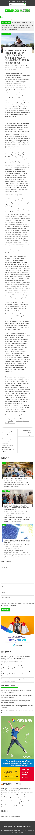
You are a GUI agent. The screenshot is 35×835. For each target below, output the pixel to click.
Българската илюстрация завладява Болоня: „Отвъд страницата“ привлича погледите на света (16, 507)
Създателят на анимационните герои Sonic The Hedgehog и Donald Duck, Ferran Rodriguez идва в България (16, 674)
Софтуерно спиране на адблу (10, 816)
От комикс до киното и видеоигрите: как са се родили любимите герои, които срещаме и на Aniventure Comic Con (16, 667)
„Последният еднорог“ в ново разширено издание (17, 541)
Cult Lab (17, 513)
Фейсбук (10, 421)
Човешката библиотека (11, 548)
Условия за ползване (22, 1)
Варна (7, 67)
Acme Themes (18, 832)
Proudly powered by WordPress (10, 830)
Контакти (14, 1)
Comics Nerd (20, 65)
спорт (10, 69)
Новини (4, 33)
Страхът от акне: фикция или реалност (16, 478)
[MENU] (1, 17)
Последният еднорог (16, 546)
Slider (3, 490)
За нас (8, 1)
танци (14, 69)
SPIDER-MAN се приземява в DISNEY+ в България (25, 433)
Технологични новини (12, 784)
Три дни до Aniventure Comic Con (11, 662)
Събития (9, 33)
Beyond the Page (9, 513)
